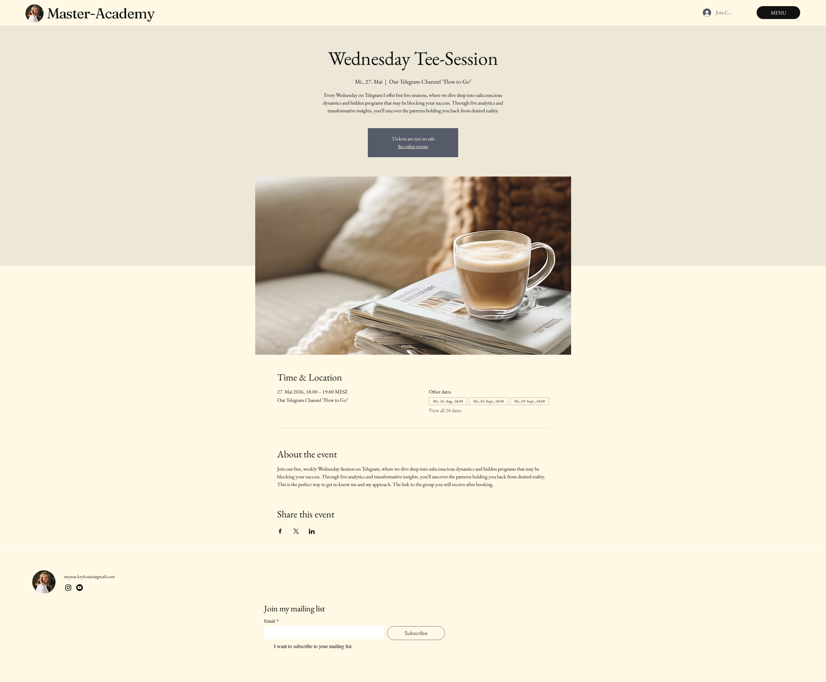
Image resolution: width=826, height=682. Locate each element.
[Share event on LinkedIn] (312, 531)
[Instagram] (68, 588)
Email (271, 621)
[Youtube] (80, 588)
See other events (413, 146)
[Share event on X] (296, 531)
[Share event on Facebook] (280, 531)
